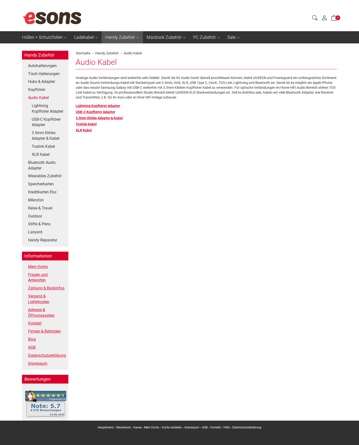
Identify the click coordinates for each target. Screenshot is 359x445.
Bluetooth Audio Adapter (42, 165)
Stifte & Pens (39, 224)
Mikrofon (36, 200)
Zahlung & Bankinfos (46, 288)
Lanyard (35, 232)
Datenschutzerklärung (47, 355)
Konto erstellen (172, 427)
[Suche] (314, 18)
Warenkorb (123, 427)
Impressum (37, 363)
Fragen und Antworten (38, 277)
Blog (32, 339)
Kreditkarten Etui (42, 192)
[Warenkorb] (334, 19)
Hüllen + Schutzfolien (42, 37)
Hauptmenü (106, 427)
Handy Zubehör (120, 37)
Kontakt (35, 323)
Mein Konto (38, 266)
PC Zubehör (204, 37)
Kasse (137, 427)
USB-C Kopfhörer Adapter (95, 112)
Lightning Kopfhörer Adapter (98, 106)
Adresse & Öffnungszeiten (41, 312)
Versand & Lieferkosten (38, 299)
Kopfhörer (36, 89)
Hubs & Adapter (41, 81)
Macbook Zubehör (164, 37)
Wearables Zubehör (45, 176)
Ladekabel (84, 37)
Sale (231, 37)
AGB (32, 347)
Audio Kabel (96, 62)
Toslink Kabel (86, 124)
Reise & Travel (40, 208)
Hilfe (226, 427)
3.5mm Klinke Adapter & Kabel (99, 118)
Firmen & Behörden (44, 331)
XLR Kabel (84, 130)
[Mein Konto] (324, 19)
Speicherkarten (41, 184)
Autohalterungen (42, 65)
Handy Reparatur (42, 240)
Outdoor (35, 216)
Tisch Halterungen (44, 73)
